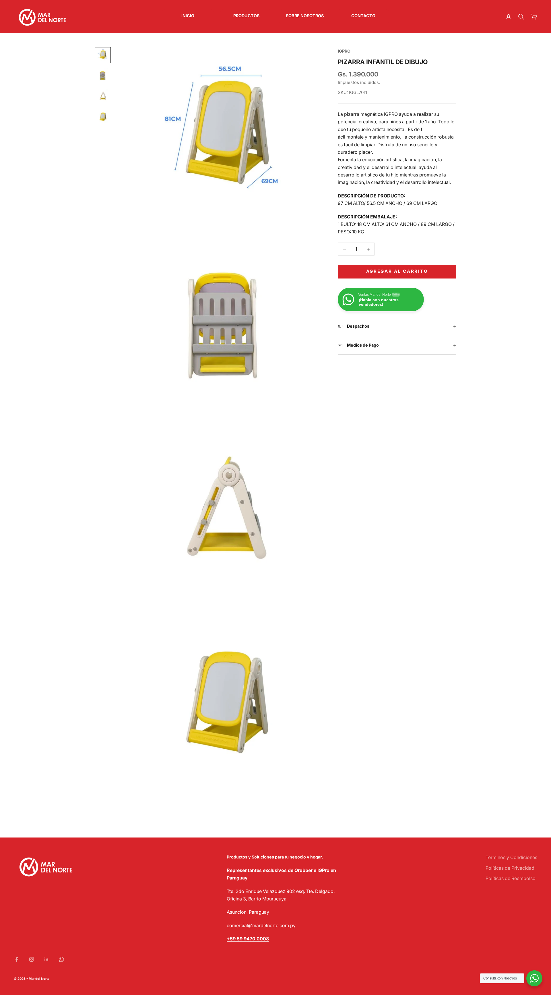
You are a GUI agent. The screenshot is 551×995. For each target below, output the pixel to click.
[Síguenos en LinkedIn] (46, 959)
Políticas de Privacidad (510, 868)
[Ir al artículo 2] (103, 76)
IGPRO (344, 51)
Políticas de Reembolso (511, 878)
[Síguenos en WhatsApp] (61, 959)
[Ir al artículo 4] (103, 117)
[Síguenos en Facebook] (17, 959)
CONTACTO (363, 15)
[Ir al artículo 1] (103, 55)
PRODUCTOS (246, 15)
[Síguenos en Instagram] (31, 959)
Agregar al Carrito (397, 271)
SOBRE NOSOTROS (305, 15)
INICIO (187, 15)
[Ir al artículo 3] (103, 97)
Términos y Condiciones (511, 857)
